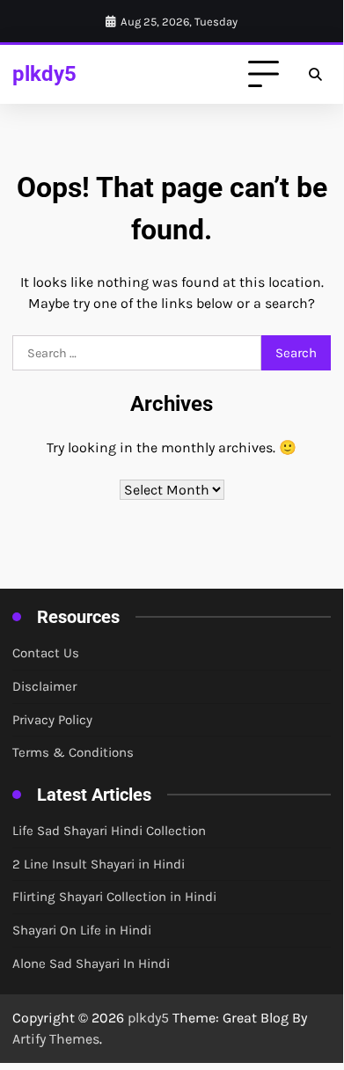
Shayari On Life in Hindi (81, 930)
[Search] (315, 75)
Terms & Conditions (73, 752)
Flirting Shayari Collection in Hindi (114, 897)
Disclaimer (44, 686)
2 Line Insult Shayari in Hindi (98, 864)
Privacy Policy (52, 720)
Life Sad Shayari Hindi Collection (109, 831)
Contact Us (45, 653)
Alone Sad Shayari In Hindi (91, 963)
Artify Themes (55, 1038)
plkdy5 (44, 73)
